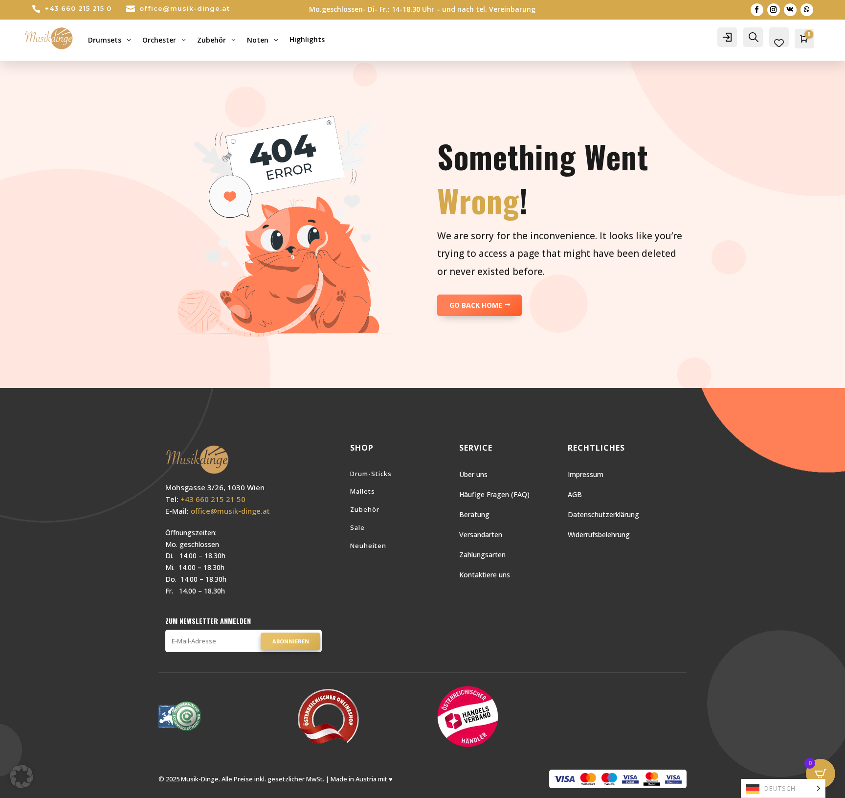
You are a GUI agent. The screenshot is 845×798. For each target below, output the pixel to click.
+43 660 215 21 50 (212, 499)
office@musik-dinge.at (184, 8)
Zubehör (364, 509)
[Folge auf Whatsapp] (807, 9)
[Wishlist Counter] (779, 43)
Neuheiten (368, 545)
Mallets (362, 491)
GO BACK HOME (475, 305)
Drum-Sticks (371, 473)
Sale (357, 527)
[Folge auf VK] (790, 9)
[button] (21, 776)
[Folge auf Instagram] (773, 9)
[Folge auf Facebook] (757, 9)
